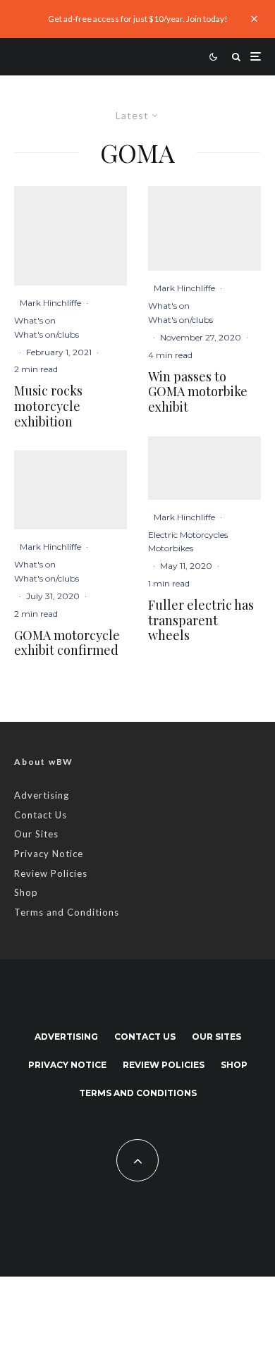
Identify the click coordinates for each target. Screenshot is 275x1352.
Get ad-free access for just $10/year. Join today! (138, 18)
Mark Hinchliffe (50, 302)
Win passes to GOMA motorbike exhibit (198, 392)
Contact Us (40, 815)
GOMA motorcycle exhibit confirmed (67, 643)
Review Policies (50, 873)
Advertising (41, 795)
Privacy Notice (48, 853)
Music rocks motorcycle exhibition (48, 406)
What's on (35, 320)
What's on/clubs (46, 334)
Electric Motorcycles (188, 534)
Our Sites (36, 834)
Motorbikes (170, 548)
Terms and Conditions (66, 912)
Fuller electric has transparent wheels (201, 621)
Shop (26, 892)
